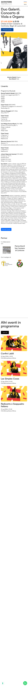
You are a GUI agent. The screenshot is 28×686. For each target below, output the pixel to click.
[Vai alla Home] (6, 3)
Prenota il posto (7, 29)
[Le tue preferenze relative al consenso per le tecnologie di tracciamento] (2, 683)
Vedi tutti (5, 332)
